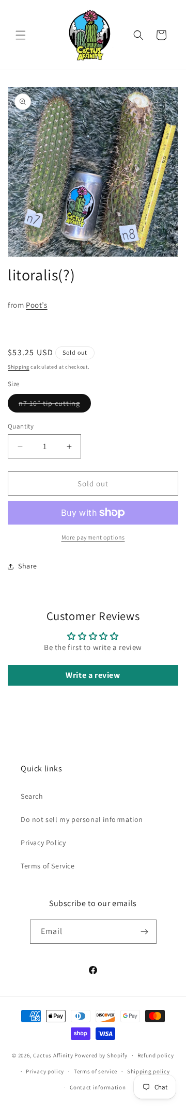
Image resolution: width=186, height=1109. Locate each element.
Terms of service (95, 1071)
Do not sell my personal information (82, 819)
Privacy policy (45, 1071)
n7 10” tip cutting (55, 405)
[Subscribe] (144, 932)
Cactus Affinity (53, 1055)
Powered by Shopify (101, 1055)
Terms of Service (48, 865)
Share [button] (27, 566)
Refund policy (155, 1055)
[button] (20, 35)
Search (32, 796)
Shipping (18, 366)
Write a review (93, 675)
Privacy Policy (43, 842)
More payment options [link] (93, 537)
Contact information (98, 1087)
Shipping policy (148, 1071)
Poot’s (37, 305)
